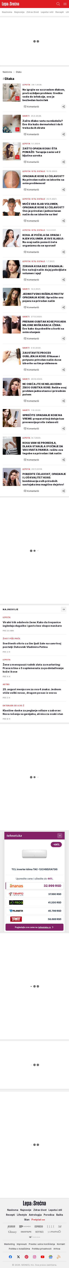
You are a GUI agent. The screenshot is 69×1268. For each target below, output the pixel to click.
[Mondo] (25, 1226)
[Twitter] (18, 1256)
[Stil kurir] (59, 1226)
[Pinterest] (26, 1256)
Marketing (9, 1244)
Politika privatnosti (41, 1248)
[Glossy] (12, 1232)
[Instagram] (34, 1256)
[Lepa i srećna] (9, 4)
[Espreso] (39, 1226)
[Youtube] (42, 1256)
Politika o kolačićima (19, 1248)
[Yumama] (54, 1232)
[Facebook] (10, 1256)
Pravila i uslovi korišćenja (42, 1244)
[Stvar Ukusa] (34, 1237)
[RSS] (58, 1256)
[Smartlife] (26, 1232)
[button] (31, 106)
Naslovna (7, 72)
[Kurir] (11, 1226)
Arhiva (56, 1248)
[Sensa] (39, 1232)
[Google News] (50, 1256)
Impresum (22, 1244)
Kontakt (61, 1244)
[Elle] (50, 1226)
